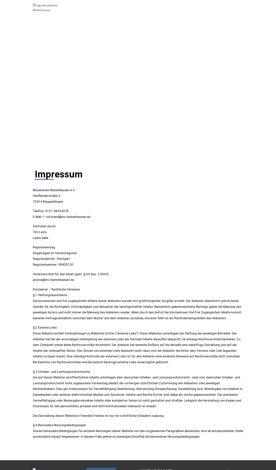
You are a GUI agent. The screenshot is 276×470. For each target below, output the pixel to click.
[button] (159, 8)
